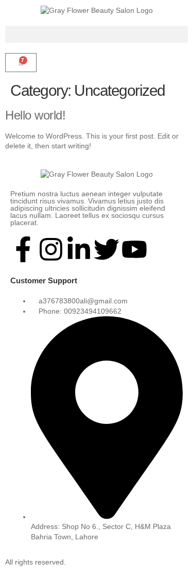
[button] (96, 34)
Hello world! (35, 115)
